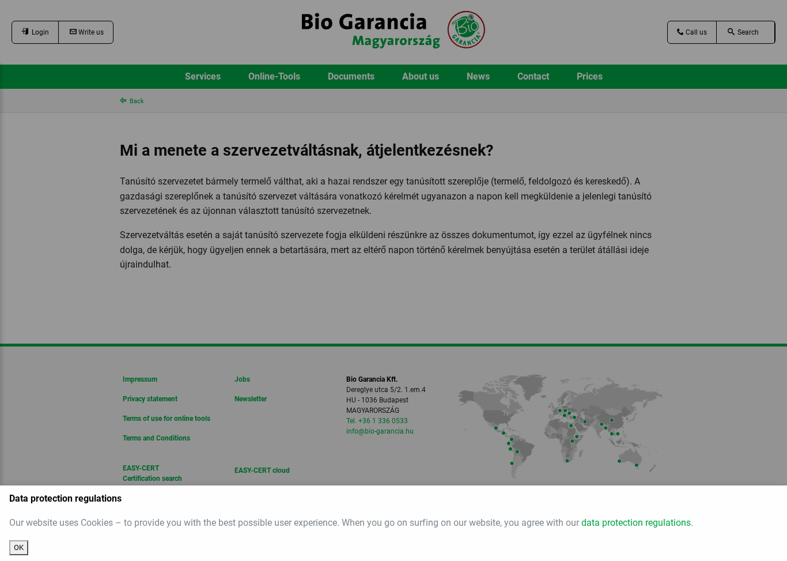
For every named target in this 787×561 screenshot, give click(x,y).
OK (19, 547)
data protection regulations (636, 522)
